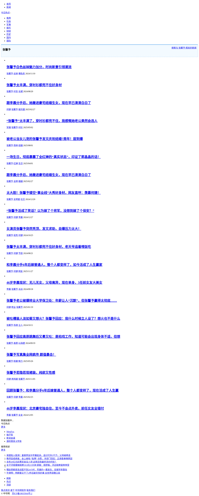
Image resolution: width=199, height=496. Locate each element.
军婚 (8, 127)
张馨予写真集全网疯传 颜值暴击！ (31, 354)
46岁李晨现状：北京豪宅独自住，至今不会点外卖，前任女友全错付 (55, 408)
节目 (20, 253)
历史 (8, 34)
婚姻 (20, 181)
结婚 (20, 145)
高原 (16, 343)
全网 (16, 181)
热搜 (16, 325)
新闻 (8, 7)
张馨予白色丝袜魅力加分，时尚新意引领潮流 (38, 67)
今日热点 (5, 13)
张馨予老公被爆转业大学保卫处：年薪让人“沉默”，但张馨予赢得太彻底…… (61, 300)
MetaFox (10, 431)
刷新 (8, 478)
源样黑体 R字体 (14, 441)
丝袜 (16, 73)
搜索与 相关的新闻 (184, 48)
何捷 (8, 109)
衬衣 (16, 91)
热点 (8, 481)
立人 (20, 325)
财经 (8, 31)
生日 (20, 163)
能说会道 (10, 438)
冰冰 (20, 289)
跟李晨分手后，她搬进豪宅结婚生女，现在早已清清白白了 (48, 103)
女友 (20, 415)
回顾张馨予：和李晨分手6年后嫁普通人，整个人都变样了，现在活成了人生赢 (62, 390)
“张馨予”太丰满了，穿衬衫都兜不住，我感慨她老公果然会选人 (51, 121)
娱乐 (8, 28)
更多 (3, 427)
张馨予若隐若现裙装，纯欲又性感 (30, 372)
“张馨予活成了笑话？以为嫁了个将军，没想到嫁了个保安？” (50, 210)
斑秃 (16, 235)
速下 (12, 490)
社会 (8, 21)
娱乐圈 (21, 109)
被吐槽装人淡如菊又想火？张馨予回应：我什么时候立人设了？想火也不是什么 (63, 318)
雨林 (16, 145)
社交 (23, 199)
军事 (8, 24)
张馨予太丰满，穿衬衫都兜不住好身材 (34, 85)
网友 (20, 271)
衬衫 (20, 127)
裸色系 (21, 73)
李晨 (20, 217)
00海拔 (21, 343)
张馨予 (9, 73)
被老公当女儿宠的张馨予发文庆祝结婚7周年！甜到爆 (44, 139)
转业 (13, 307)
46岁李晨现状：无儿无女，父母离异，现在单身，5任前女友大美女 (54, 282)
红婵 (16, 163)
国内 (8, 37)
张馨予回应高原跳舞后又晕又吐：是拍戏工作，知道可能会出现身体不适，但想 (63, 336)
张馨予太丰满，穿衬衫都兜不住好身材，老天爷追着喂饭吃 (48, 246)
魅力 (20, 361)
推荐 (8, 18)
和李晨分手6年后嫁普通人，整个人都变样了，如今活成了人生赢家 (54, 264)
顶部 (8, 485)
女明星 (17, 199)
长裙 (20, 91)
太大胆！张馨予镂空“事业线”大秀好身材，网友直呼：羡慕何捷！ (53, 192)
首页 (8, 4)
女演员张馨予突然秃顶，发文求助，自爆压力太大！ (43, 228)
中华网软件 (20, 490)
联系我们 (31, 490)
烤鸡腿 (14, 379)
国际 (8, 41)
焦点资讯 (5, 490)
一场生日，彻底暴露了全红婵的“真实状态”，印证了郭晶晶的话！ (53, 157)
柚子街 (9, 435)
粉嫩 (16, 361)
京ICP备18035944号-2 (22, 493)
